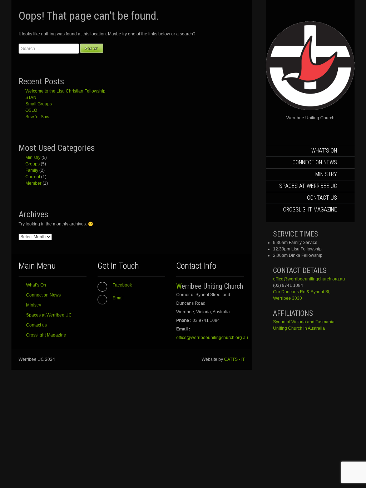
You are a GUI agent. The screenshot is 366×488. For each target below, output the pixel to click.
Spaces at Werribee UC (308, 186)
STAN (30, 97)
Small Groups (38, 103)
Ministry (326, 174)
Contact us (322, 197)
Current (32, 176)
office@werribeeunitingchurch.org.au (309, 279)
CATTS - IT (234, 359)
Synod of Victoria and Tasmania (304, 321)
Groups (32, 163)
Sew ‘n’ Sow (37, 116)
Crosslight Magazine (310, 209)
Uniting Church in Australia (299, 328)
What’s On (324, 150)
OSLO (31, 110)
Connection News (314, 162)
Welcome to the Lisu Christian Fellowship (65, 91)
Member (33, 183)
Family (31, 170)
